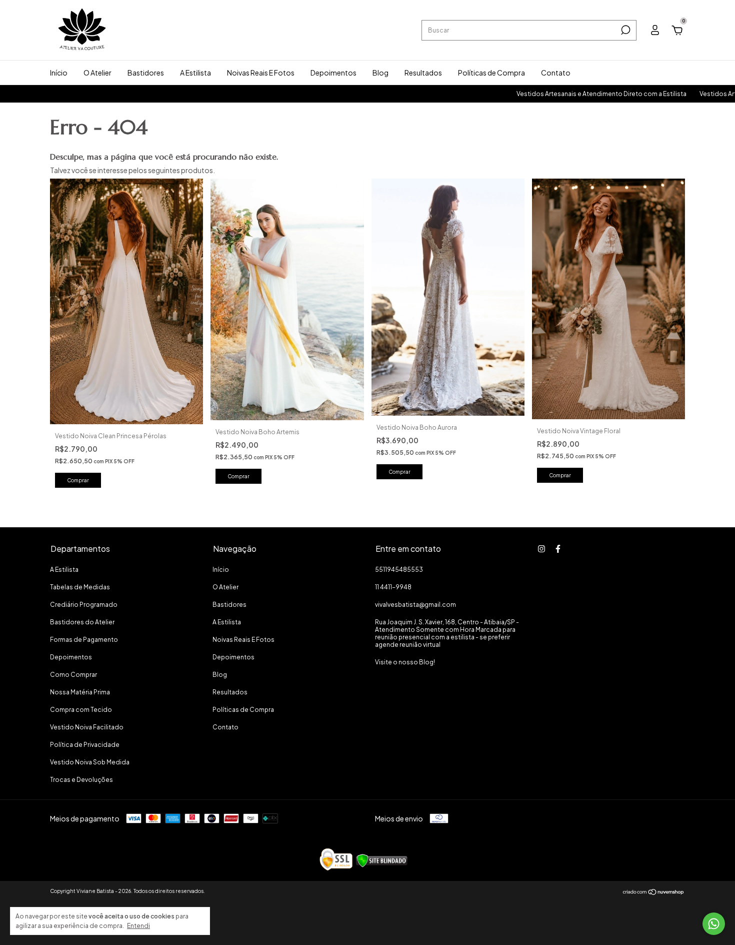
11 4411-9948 (393, 587)
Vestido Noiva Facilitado (87, 727)
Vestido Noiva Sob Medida (90, 762)
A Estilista (195, 72)
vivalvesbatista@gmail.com (415, 604)
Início (59, 72)
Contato (555, 72)
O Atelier (98, 72)
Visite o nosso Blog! (405, 662)
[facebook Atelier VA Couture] (558, 549)
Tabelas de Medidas (80, 587)
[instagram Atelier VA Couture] (542, 549)
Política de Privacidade (85, 744)
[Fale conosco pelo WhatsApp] (713, 923)
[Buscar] (625, 30)
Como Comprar (73, 674)
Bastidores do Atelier (82, 622)
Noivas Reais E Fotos (260, 72)
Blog (380, 72)
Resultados (423, 72)
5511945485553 (399, 569)
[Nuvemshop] (653, 891)
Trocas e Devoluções (81, 779)
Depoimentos (333, 72)
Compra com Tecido (81, 709)
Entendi (138, 925)
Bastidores (146, 72)
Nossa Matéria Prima (80, 692)
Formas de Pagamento (84, 639)
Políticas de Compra (491, 72)
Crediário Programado (84, 604)
